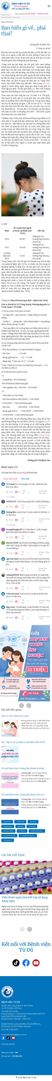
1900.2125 (42, 13)
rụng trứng (8, 826)
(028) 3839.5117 (38, 1014)
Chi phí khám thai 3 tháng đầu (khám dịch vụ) (22, 794)
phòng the (7, 840)
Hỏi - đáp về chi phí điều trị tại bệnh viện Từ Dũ (23, 742)
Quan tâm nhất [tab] (10, 479)
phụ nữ (47, 421)
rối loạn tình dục (37, 831)
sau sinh (33, 822)
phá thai (46, 83)
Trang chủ (5, 15)
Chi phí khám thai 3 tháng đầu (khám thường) (22, 768)
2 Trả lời (12, 525)
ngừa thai (7, 822)
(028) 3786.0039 (11, 1030)
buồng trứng (44, 435)
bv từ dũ (32, 826)
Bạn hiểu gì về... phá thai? (10, 17)
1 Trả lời (12, 497)
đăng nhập (21, 473)
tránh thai (20, 822)
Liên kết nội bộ (8, 1044)
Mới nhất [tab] (25, 479)
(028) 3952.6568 (11, 1011)
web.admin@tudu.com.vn (16, 1035)
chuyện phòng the (28, 836)
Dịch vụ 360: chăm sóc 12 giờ (14, 716)
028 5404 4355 (9, 836)
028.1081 (31, 13)
